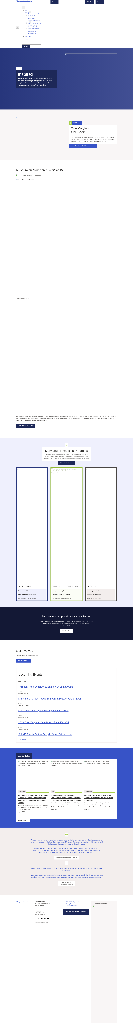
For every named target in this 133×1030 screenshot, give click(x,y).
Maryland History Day (59, 591)
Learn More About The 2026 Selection (82, 146)
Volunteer (90, 1)
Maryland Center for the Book (27, 598)
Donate (99, 1)
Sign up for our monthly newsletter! (75, 911)
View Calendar (22, 739)
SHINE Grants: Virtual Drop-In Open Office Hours (45, 734)
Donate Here (65, 630)
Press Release (22, 791)
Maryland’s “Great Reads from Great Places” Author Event (50, 698)
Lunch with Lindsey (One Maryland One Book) (43, 710)
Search (54, 1)
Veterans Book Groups (94, 594)
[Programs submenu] (30, 22)
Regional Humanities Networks (27, 594)
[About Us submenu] (30, 12)
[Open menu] (17, 27)
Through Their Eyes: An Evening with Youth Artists (45, 686)
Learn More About (25, 425)
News (53, 791)
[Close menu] (23, 7)
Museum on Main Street (25, 591)
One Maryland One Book (94, 591)
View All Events (22, 660)
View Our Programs (65, 462)
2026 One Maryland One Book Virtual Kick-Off (43, 722)
